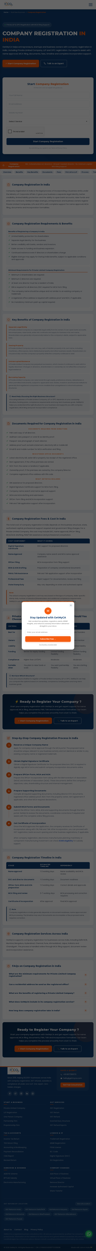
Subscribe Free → (48, 639)
